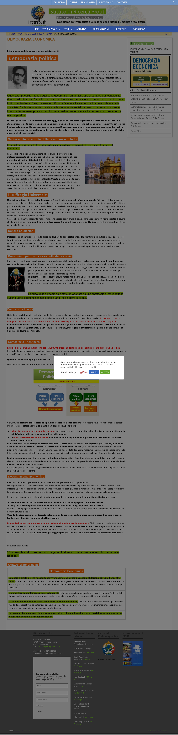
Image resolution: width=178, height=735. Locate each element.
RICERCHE (121, 29)
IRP (37, 29)
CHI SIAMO (59, 2)
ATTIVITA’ (81, 29)
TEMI (67, 29)
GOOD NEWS (139, 29)
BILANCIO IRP (88, 2)
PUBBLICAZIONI (101, 29)
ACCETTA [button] (105, 372)
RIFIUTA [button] (94, 372)
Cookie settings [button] (68, 372)
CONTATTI (122, 2)
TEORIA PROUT (49, 29)
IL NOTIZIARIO (106, 2)
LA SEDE (73, 2)
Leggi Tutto (83, 372)
